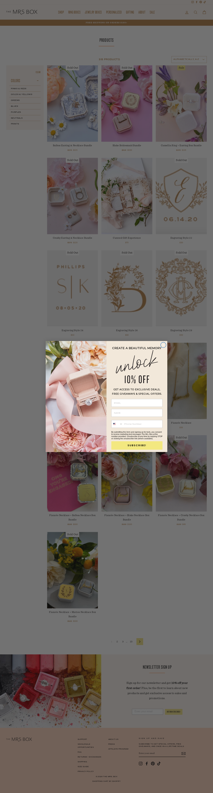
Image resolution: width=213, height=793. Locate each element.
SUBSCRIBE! (137, 445)
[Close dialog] (163, 345)
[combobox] (117, 424)
